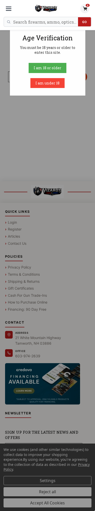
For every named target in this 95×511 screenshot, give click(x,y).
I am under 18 (47, 83)
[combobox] (45, 21)
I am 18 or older (47, 67)
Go (84, 22)
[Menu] (9, 8)
